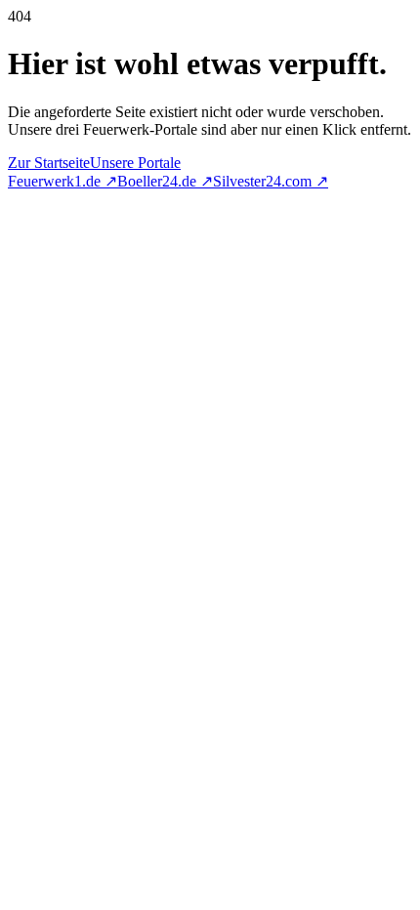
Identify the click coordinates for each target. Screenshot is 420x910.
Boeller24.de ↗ (165, 181)
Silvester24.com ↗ (270, 181)
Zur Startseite (49, 162)
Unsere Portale (135, 162)
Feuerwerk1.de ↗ (62, 181)
